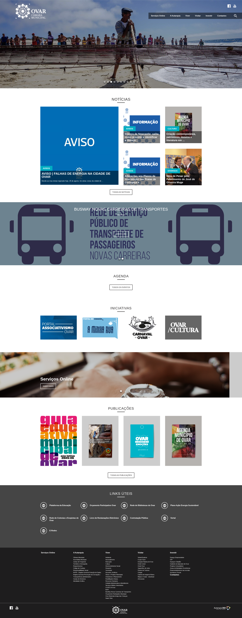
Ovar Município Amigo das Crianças (116, 596)
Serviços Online (158, 16)
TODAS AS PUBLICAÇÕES (121, 475)
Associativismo (110, 559)
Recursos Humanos (111, 581)
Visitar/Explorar (142, 557)
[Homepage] (30, 11)
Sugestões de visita (144, 568)
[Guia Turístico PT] (142, 465)
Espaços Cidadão (175, 562)
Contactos (221, 16)
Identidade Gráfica (78, 581)
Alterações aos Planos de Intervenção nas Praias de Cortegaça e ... (140, 179)
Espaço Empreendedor (177, 557)
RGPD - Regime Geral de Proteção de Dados (87, 572)
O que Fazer (142, 559)
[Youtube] (234, 6)
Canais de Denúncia (79, 579)
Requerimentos (78, 566)
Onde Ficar (141, 566)
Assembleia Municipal (79, 559)
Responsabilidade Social (80, 570)
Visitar (198, 16)
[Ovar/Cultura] (183, 328)
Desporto (108, 568)
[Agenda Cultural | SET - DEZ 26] (183, 465)
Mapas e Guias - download (146, 577)
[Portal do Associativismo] (58, 328)
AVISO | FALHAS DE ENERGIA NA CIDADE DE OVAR (76, 175)
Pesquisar (235, 15)
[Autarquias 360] (222, 609)
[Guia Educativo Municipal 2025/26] (58, 465)
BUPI (107, 589)
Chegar (140, 572)
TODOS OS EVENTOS (121, 287)
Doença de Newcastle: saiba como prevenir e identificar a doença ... (142, 137)
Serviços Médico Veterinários (114, 585)
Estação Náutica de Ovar (145, 562)
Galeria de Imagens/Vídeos (146, 574)
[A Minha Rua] (100, 328)
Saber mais (121, 234)
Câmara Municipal (78, 557)
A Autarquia (175, 16)
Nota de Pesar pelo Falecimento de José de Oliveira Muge (180, 179)
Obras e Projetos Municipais (114, 574)
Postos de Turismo (143, 570)
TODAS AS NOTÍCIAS (121, 192)
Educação (108, 562)
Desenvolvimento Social (112, 566)
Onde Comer (142, 564)
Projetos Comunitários (177, 566)
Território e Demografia (80, 564)
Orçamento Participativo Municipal (115, 594)
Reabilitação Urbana (111, 579)
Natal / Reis (109, 598)
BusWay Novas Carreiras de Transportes (118, 592)
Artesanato (141, 579)
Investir (209, 16)
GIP (171, 559)
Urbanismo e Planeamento (113, 577)
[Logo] (120, 613)
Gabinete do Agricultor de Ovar (179, 564)
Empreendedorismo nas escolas (180, 570)
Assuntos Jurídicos (111, 572)
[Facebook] (229, 6)
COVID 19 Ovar (110, 587)
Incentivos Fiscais (175, 572)
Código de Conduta (79, 568)
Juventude (108, 570)
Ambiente (108, 557)
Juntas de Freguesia (79, 562)
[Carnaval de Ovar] (142, 328)
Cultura (107, 564)
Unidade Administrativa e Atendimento (116, 583)
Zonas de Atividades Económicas (180, 568)
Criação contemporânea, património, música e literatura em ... (181, 137)
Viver (187, 16)
